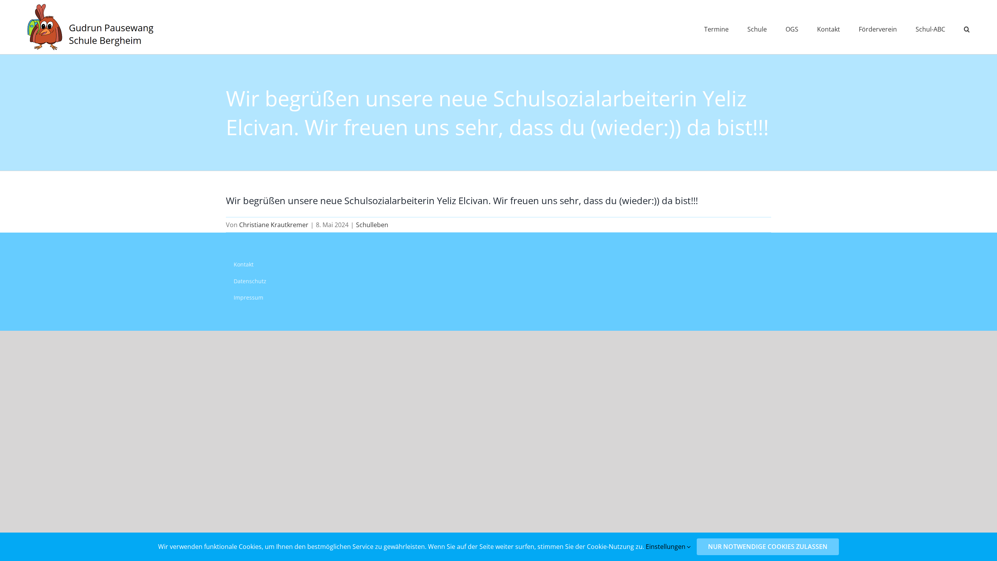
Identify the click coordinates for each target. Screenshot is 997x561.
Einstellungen (666, 546)
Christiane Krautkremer (273, 225)
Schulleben (372, 225)
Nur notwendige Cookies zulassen (768, 546)
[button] (967, 27)
